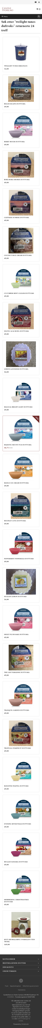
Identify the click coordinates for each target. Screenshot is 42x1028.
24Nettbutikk (25, 1024)
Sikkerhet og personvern (31, 986)
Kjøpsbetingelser (15, 986)
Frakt (6, 986)
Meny (5, 17)
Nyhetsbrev (21, 990)
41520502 (10, 997)
